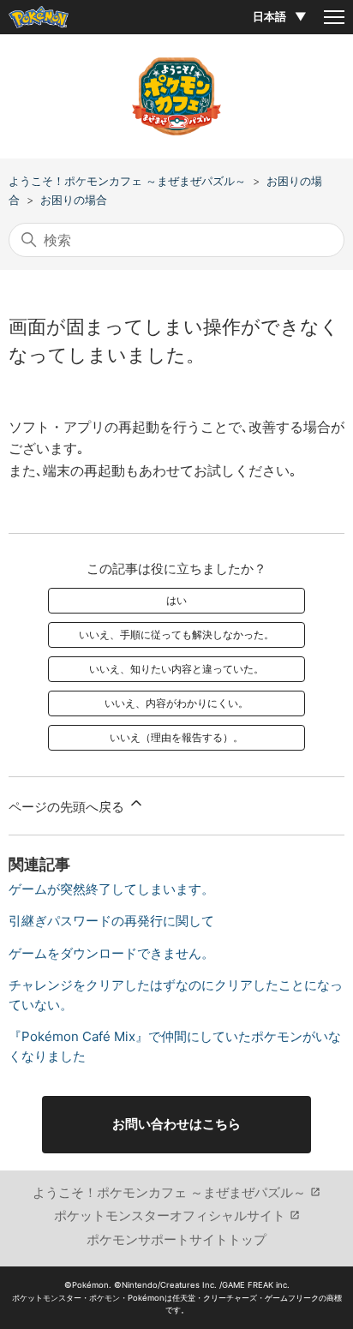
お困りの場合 (73, 200)
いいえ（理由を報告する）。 (176, 737)
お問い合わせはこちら (176, 1124)
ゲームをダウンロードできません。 (111, 953)
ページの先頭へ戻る (68, 807)
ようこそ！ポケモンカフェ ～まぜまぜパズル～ (127, 181)
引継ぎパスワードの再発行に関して (111, 921)
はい (176, 600)
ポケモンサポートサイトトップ (176, 1239)
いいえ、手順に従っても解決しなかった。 (176, 634)
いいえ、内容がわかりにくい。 (176, 703)
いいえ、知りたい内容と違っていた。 (176, 668)
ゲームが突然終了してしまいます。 (111, 889)
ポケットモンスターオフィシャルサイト (169, 1215)
